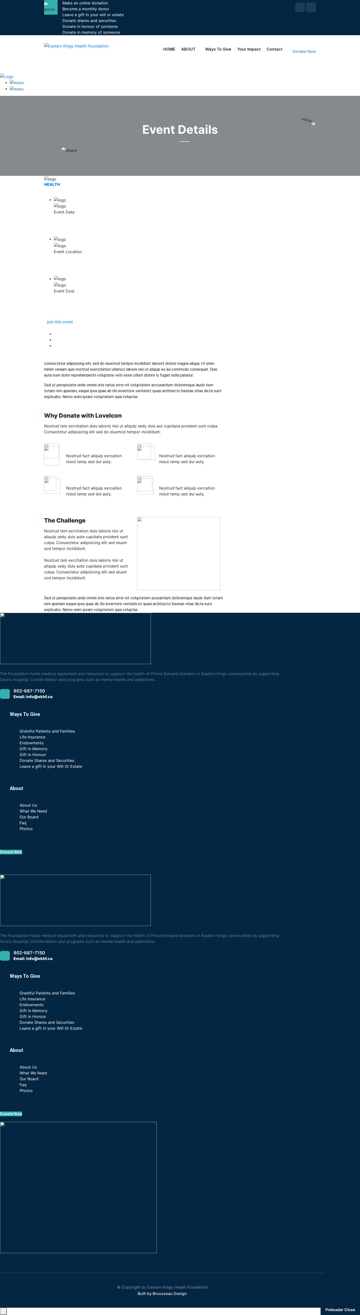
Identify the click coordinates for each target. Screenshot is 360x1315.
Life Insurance (32, 737)
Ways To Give (218, 49)
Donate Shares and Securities (47, 760)
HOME (169, 49)
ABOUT (188, 49)
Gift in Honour (33, 754)
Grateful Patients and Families (47, 731)
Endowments (32, 742)
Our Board (29, 816)
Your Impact (249, 49)
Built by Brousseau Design (162, 1293)
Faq (23, 822)
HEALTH (52, 184)
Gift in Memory (34, 748)
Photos (26, 828)
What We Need (33, 811)
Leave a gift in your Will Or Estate (51, 766)
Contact (274, 49)
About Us (28, 805)
